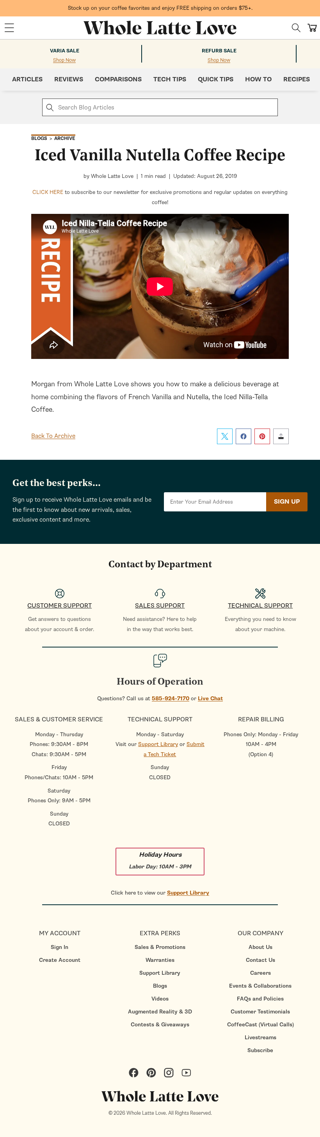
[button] (9, 28)
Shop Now (64, 60)
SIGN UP (287, 502)
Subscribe (260, 1050)
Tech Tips (169, 79)
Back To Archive (53, 436)
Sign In (59, 947)
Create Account (59, 960)
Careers (260, 973)
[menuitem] (59, 947)
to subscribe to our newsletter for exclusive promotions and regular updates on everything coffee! (160, 197)
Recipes (296, 79)
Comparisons (118, 79)
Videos (160, 998)
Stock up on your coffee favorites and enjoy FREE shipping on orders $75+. (160, 8)
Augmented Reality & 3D (160, 1011)
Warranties (160, 960)
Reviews (68, 79)
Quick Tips (215, 79)
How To (258, 79)
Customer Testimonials (260, 1011)
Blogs (160, 986)
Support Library (158, 744)
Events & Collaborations (260, 986)
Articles (27, 79)
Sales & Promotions (160, 947)
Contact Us (260, 960)
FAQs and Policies (260, 998)
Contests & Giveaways (160, 1024)
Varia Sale (64, 51)
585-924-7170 (170, 698)
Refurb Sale (219, 51)
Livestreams (260, 1037)
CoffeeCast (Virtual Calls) (260, 1024)
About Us (260, 947)
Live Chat (210, 698)
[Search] (296, 27)
